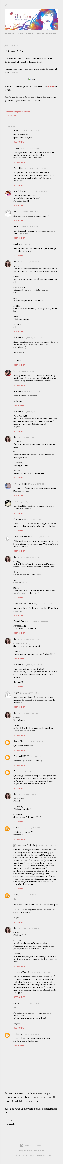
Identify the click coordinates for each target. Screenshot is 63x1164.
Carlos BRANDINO (23, 603)
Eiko (15, 501)
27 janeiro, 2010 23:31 (30, 794)
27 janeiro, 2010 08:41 (32, 244)
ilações (18, 111)
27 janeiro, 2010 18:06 (29, 693)
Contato (30, 33)
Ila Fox (16, 261)
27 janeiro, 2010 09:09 (33, 337)
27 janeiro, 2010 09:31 (30, 437)
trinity (16, 894)
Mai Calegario (20, 191)
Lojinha (18, 33)
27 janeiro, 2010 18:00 (33, 665)
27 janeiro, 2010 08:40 (29, 211)
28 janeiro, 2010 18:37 (43, 972)
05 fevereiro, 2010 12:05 (34, 1034)
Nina (15, 226)
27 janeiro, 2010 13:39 (43, 604)
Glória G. (17, 827)
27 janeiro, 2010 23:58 (32, 828)
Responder (19, 142)
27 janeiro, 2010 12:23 (40, 537)
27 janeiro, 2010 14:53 (39, 621)
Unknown (18, 1034)
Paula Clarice (20, 741)
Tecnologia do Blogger (34, 1145)
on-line (51, 86)
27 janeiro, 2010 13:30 (30, 557)
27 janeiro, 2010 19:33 (37, 741)
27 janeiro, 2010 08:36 (37, 191)
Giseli (16, 148)
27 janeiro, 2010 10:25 (33, 519)
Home (8, 33)
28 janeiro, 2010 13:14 (29, 895)
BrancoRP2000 (21, 756)
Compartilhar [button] (10, 115)
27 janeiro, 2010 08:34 (30, 130)
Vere (15, 371)
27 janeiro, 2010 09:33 (37, 484)
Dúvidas (43, 33)
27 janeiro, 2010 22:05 (40, 756)
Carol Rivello (19, 168)
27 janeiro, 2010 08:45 (30, 262)
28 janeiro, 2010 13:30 (30, 928)
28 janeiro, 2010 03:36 (47, 845)
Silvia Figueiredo (21, 536)
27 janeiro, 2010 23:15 (26, 771)
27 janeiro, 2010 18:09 (30, 713)
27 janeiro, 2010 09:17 (33, 391)
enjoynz (40, 1151)
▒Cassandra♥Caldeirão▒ (25, 845)
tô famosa (26, 111)
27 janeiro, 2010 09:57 (28, 501)
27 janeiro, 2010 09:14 (28, 371)
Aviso (53, 33)
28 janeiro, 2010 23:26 (30, 1003)
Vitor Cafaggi (20, 484)
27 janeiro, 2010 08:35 (36, 168)
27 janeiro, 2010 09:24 (33, 412)
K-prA (16, 211)
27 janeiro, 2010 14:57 (30, 639)
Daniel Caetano (21, 621)
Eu (14, 771)
